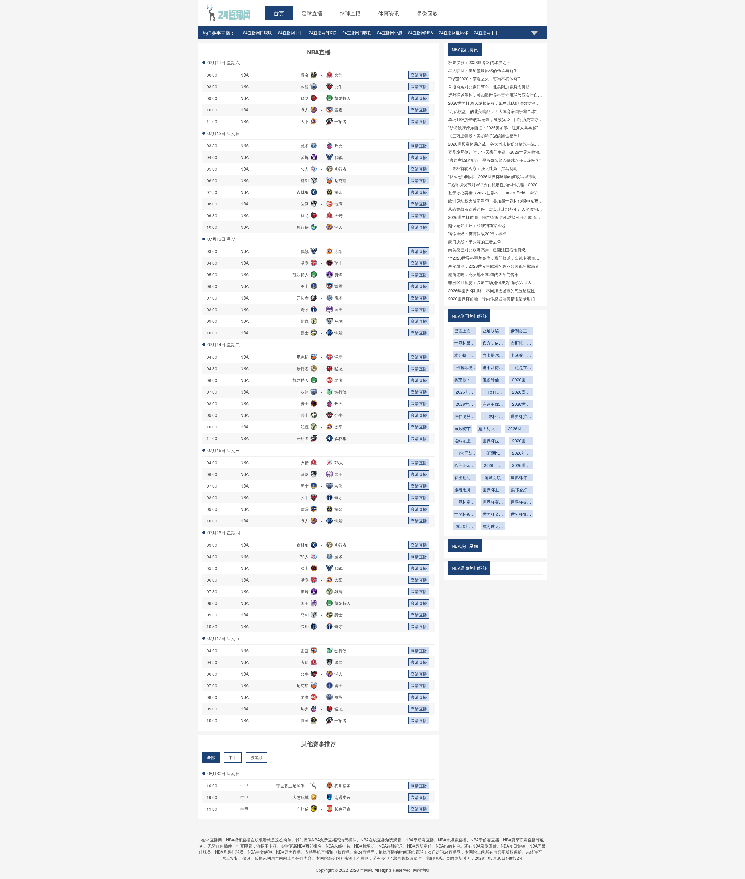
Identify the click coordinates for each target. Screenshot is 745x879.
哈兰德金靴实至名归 (464, 465)
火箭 (338, 75)
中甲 (233, 757)
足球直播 (311, 13)
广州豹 (303, 809)
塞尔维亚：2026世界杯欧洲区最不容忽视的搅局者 (493, 266)
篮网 (305, 204)
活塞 (305, 263)
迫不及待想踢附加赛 (493, 367)
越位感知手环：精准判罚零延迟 (476, 225)
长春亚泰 (342, 809)
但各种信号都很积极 (493, 380)
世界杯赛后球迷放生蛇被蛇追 (493, 502)
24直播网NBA (420, 33)
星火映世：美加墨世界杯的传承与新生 (482, 70)
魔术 (305, 145)
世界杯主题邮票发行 (493, 490)
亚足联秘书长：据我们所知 (493, 331)
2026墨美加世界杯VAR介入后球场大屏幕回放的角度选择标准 (521, 392)
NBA (244, 75)
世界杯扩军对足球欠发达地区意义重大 (521, 416)
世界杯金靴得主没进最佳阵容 (493, 514)
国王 (338, 309)
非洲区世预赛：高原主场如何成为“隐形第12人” (490, 282)
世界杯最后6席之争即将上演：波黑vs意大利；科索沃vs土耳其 (464, 343)
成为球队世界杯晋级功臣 (493, 526)
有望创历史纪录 (464, 477)
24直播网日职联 (257, 33)
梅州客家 (342, 785)
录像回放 (427, 13)
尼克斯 (340, 180)
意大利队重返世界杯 (488, 429)
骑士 (338, 263)
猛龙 (305, 98)
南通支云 (342, 797)
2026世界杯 (521, 441)
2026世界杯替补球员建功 (464, 526)
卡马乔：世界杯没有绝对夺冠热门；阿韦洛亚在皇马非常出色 (521, 355)
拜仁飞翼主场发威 (464, 416)
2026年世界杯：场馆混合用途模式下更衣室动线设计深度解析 (521, 453)
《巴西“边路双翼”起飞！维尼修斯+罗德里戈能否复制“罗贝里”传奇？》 (493, 453)
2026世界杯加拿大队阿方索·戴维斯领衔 (521, 404)
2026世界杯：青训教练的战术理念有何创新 (521, 380)
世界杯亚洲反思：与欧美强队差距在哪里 (493, 441)
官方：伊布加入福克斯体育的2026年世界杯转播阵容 (493, 343)
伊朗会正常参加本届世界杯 (521, 331)
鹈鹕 (338, 157)
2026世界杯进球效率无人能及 (493, 465)
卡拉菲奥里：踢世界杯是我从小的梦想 (464, 367)
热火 (338, 145)
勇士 (305, 286)
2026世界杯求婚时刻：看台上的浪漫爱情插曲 (464, 392)
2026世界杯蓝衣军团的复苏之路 (517, 429)
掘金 (305, 75)
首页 (279, 13)
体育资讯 (388, 13)
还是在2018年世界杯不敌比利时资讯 (521, 367)
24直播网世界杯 (453, 33)
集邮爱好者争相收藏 (521, 490)
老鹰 (338, 204)
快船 (338, 333)
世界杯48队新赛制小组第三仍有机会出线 (493, 416)
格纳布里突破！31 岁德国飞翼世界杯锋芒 (464, 441)
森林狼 (303, 192)
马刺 (305, 180)
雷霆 (338, 110)
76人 (304, 169)
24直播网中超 (389, 33)
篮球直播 (350, 13)
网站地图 (421, 870)
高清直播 (419, 75)
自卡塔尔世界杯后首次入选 (493, 355)
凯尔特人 (342, 98)
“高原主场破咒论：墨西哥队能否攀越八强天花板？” (494, 160)
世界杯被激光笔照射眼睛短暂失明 (521, 502)
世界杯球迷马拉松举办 (521, 477)
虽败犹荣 (462, 428)
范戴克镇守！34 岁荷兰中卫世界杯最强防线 (493, 477)
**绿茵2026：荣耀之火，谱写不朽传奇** (484, 78)
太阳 (305, 121)
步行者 (340, 169)
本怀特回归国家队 (464, 355)
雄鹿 (305, 321)
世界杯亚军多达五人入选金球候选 (521, 514)
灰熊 (305, 86)
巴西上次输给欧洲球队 (464, 331)
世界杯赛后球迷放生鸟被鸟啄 (464, 502)
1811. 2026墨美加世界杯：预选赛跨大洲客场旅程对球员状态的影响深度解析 (493, 392)
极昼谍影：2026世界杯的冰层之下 (479, 62)
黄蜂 (305, 157)
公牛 (338, 86)
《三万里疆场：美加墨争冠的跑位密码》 (485, 136)
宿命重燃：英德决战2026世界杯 (477, 233)
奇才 (305, 309)
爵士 (305, 333)
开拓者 (340, 121)
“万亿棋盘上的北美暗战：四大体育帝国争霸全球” (492, 111)
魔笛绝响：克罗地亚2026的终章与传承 (483, 274)
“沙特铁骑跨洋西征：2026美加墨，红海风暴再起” (493, 127)
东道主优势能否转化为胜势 (493, 404)
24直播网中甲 (290, 33)
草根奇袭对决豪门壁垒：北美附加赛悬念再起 (489, 87)
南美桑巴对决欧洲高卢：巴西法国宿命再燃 (487, 250)
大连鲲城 (300, 797)
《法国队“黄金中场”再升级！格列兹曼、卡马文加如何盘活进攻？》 (464, 453)
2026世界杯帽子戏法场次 (521, 465)
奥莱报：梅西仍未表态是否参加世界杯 (464, 380)
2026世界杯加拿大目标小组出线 (464, 404)
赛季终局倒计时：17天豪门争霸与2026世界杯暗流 (494, 152)
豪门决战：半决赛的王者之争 (474, 241)
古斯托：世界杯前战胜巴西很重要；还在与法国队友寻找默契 (521, 343)
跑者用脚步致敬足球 (464, 490)
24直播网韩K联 (322, 33)
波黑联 (257, 757)
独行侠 (303, 227)
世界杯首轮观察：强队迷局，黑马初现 (482, 168)
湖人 (305, 110)
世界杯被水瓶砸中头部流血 (464, 514)
